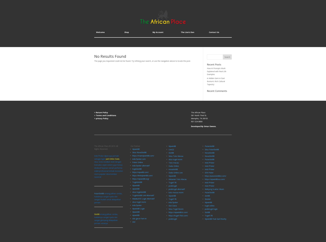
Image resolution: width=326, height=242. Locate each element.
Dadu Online (174, 166)
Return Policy (102, 112)
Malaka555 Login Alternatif (143, 198)
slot (133, 222)
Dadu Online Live (176, 172)
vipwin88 (135, 189)
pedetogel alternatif (177, 189)
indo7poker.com (139, 159)
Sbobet (208, 199)
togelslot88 (137, 169)
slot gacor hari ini (139, 218)
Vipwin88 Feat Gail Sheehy (215, 219)
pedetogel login (211, 209)
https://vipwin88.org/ (140, 179)
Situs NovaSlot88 (139, 152)
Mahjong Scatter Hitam (214, 189)
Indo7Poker (209, 163)
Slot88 (171, 153)
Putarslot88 (209, 146)
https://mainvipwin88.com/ (143, 156)
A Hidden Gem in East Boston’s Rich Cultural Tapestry (216, 81)
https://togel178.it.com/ (178, 215)
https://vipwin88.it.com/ (178, 212)
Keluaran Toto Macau (178, 179)
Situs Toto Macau (176, 156)
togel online (209, 205)
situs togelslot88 (139, 192)
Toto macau (174, 163)
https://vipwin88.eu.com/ (215, 179)
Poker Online (137, 162)
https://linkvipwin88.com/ (142, 175)
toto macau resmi (176, 192)
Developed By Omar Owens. (203, 126)
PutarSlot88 (99, 193)
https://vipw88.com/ (140, 172)
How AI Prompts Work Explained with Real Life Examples (216, 71)
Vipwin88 (136, 149)
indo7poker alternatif (141, 165)
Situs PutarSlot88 (212, 149)
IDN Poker (209, 172)
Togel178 (172, 182)
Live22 (171, 149)
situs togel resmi (139, 202)
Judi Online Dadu (112, 159)
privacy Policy (102, 118)
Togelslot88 (137, 182)
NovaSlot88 (209, 153)
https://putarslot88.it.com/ (215, 176)
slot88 (207, 196)
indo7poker (137, 205)
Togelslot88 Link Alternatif (143, 195)
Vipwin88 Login (138, 208)
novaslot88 (173, 169)
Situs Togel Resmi (176, 209)
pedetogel (173, 186)
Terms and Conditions (106, 115)
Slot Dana (173, 205)
